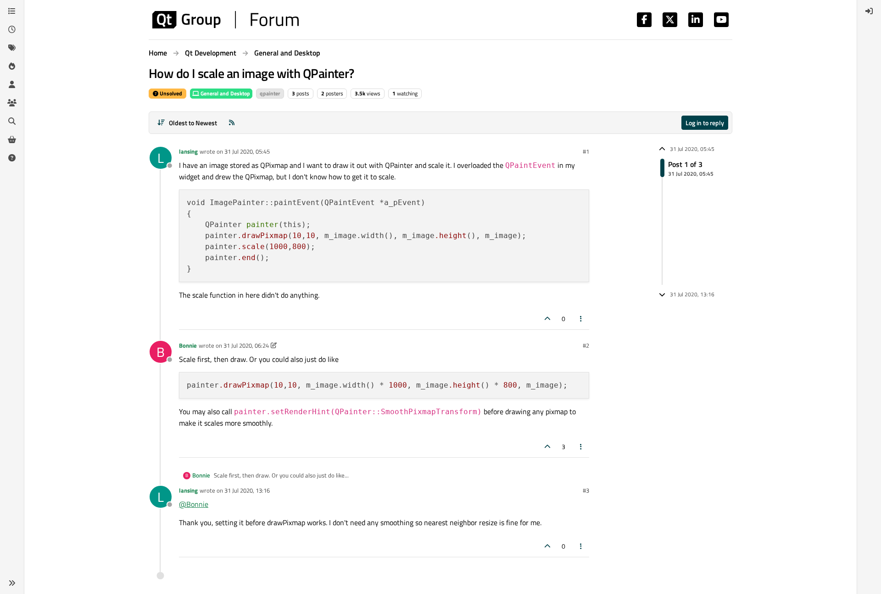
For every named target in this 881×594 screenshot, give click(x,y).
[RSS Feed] (232, 123)
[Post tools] (581, 318)
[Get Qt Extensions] (12, 139)
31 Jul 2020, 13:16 (247, 490)
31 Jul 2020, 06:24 (246, 345)
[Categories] (12, 11)
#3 (586, 490)
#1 (586, 151)
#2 (586, 345)
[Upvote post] (547, 318)
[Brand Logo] (225, 19)
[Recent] (12, 29)
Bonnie (188, 345)
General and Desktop (224, 93)
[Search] (12, 121)
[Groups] (12, 102)
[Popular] (12, 66)
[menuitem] (869, 11)
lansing (188, 151)
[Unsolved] (12, 157)
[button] (12, 583)
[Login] (869, 11)
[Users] (12, 84)
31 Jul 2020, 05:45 (247, 151)
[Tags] (12, 47)
